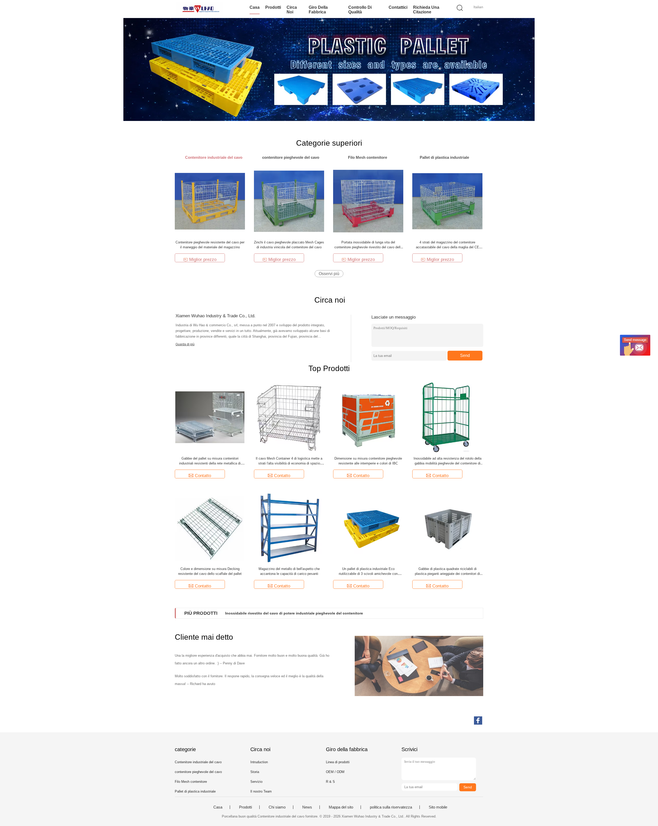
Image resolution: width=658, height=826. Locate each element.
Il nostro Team (261, 791)
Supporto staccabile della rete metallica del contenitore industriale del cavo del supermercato (307, 613)
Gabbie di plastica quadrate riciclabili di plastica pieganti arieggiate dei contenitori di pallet (447, 574)
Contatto (203, 475)
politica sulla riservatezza (391, 807)
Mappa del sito (341, 807)
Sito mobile (438, 807)
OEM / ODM (335, 772)
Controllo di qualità (360, 9)
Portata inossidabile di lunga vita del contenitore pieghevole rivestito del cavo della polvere (368, 247)
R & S (330, 782)
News (307, 807)
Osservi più (329, 273)
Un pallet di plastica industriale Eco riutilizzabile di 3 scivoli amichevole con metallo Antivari (368, 574)
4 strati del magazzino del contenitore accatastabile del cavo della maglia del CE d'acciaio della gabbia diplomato (447, 247)
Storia (254, 772)
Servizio (256, 782)
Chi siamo (277, 807)
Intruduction (259, 762)
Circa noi (292, 9)
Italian (478, 7)
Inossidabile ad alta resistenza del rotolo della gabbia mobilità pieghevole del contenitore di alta (447, 463)
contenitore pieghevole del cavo (198, 772)
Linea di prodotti (338, 762)
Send (465, 355)
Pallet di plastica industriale (195, 791)
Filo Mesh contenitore (191, 782)
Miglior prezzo (202, 259)
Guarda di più (185, 344)
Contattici (398, 7)
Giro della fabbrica (318, 9)
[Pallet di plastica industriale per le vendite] (329, 69)
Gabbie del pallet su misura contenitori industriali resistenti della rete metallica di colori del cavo (210, 463)
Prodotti (273, 7)
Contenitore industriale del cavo (198, 762)
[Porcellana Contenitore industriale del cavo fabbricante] (200, 9)
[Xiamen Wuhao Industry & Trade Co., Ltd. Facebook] (478, 720)
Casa (255, 7)
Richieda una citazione (426, 9)
